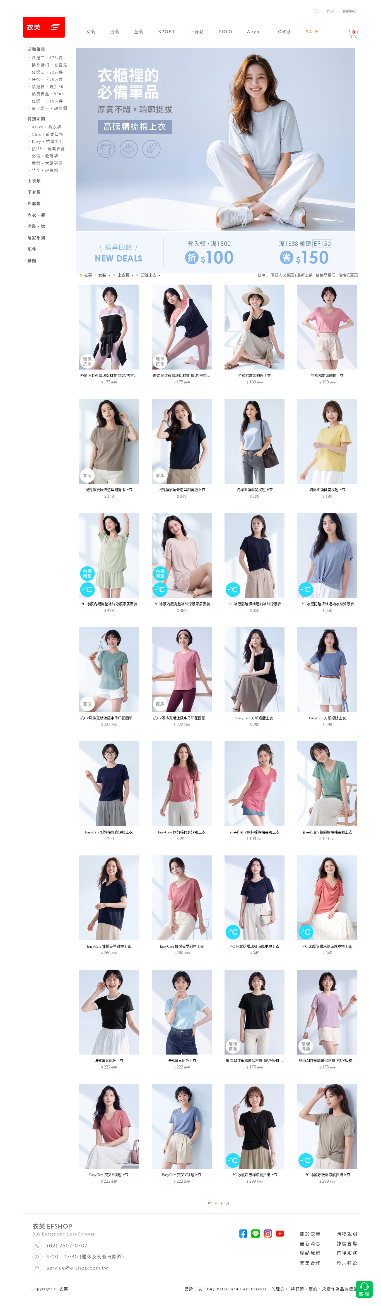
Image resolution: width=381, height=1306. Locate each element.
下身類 (197, 31)
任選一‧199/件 (45, 101)
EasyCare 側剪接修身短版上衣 (109, 832)
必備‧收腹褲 (43, 156)
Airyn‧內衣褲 (44, 127)
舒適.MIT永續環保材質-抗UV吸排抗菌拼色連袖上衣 (121, 375)
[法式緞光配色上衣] (109, 1053)
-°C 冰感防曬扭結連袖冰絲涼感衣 (254, 604)
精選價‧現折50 (45, 87)
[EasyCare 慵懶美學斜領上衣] (109, 939)
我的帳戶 (350, 11)
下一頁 (224, 1203)
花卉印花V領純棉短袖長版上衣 (254, 832)
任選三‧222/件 (45, 72)
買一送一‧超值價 (47, 108)
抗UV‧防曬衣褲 (46, 149)
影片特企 (347, 1263)
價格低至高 (348, 275)
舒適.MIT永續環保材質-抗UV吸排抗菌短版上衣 (263, 1060)
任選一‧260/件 (45, 79)
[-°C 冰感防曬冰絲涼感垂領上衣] (254, 939)
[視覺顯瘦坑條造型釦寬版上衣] (109, 482)
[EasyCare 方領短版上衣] (254, 711)
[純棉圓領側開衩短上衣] (254, 482)
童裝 (139, 31)
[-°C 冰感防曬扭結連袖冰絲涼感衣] (254, 597)
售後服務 (347, 1253)
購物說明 (347, 1234)
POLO (226, 31)
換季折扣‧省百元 (47, 65)
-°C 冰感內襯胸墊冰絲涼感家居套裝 (109, 604)
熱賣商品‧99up (45, 94)
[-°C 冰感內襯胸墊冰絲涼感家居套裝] (109, 597)
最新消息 (310, 1243)
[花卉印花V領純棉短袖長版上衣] (254, 825)
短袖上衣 (148, 275)
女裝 (91, 31)
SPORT (166, 31)
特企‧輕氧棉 (43, 170)
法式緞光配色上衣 (109, 1060)
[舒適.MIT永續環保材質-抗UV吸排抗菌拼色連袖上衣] (109, 368)
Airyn (253, 31)
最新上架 (305, 275)
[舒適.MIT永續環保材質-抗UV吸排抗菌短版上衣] (254, 1053)
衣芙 (88, 275)
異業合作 (310, 1263)
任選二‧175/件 (45, 58)
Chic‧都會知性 (45, 134)
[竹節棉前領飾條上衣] (254, 368)
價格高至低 (325, 275)
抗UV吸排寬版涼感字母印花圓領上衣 (110, 718)
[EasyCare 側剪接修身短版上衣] (109, 825)
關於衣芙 (310, 1234)
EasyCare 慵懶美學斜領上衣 (109, 946)
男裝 (115, 31)
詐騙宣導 (347, 1243)
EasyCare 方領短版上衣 (254, 718)
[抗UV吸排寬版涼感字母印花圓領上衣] (109, 711)
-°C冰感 (282, 31)
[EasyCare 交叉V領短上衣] (109, 1167)
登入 (330, 11)
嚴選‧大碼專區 (45, 163)
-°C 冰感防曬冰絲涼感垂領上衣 (254, 946)
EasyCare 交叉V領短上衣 (109, 1175)
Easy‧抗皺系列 (45, 142)
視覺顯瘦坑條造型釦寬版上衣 (108, 490)
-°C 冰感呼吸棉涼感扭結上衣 (255, 1175)
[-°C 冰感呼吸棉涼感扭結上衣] (254, 1167)
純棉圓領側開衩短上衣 (255, 490)
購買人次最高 (282, 275)
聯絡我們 (310, 1253)
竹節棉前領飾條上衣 (254, 375)
